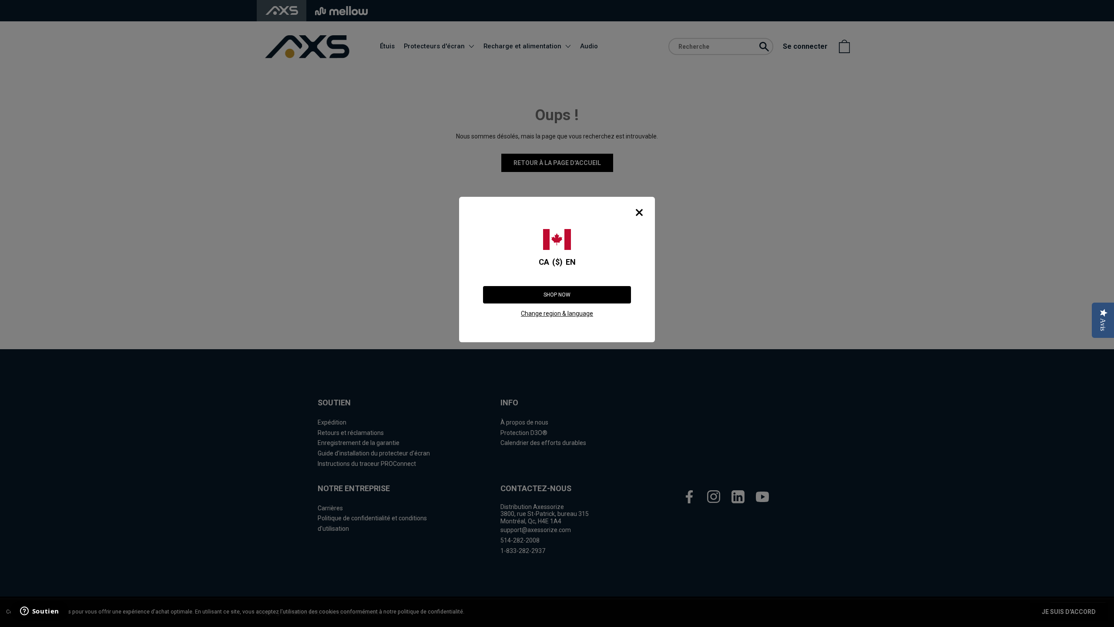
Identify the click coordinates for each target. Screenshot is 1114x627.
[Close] (639, 212)
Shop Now (557, 295)
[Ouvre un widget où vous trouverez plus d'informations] (39, 612)
